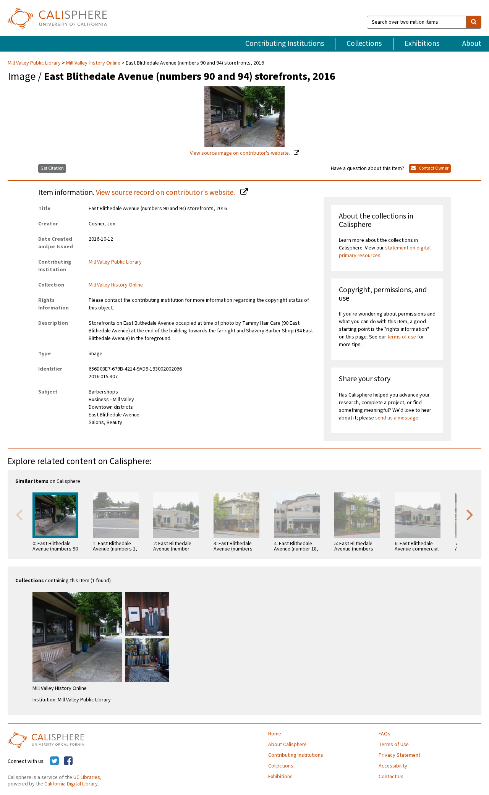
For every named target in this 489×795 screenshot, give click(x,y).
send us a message (396, 418)
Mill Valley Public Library (35, 63)
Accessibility (393, 766)
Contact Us (391, 776)
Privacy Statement (399, 755)
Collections (364, 43)
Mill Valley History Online (93, 63)
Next (470, 514)
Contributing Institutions (284, 43)
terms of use (401, 337)
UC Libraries (86, 777)
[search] (473, 22)
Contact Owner (433, 168)
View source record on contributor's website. (166, 192)
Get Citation (52, 168)
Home (274, 734)
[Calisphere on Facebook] (68, 761)
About (471, 43)
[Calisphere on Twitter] (54, 761)
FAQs (384, 734)
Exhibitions (422, 43)
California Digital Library (71, 784)
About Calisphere (287, 744)
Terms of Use (394, 744)
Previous (19, 514)
